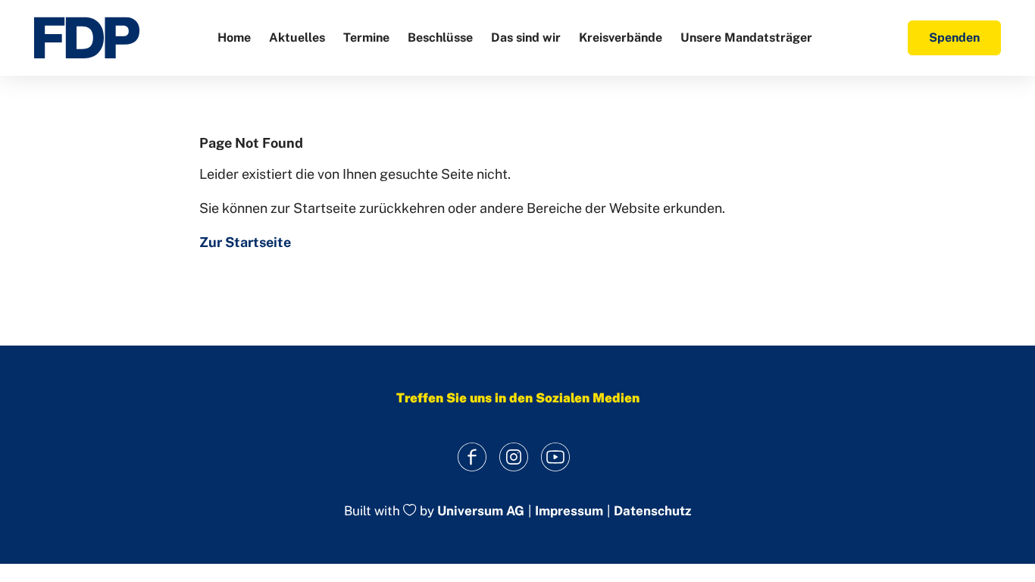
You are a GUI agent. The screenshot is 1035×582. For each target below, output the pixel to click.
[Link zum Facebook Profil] (472, 457)
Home (234, 37)
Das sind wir (526, 37)
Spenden (954, 37)
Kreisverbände (620, 37)
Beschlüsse (440, 37)
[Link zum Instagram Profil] (514, 457)
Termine (366, 37)
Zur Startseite (245, 242)
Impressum (569, 511)
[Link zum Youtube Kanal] (556, 457)
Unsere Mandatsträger (746, 37)
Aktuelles (297, 37)
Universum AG (480, 511)
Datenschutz (652, 511)
